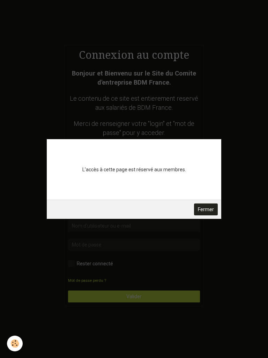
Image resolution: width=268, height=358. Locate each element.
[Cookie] (15, 343)
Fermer (206, 209)
